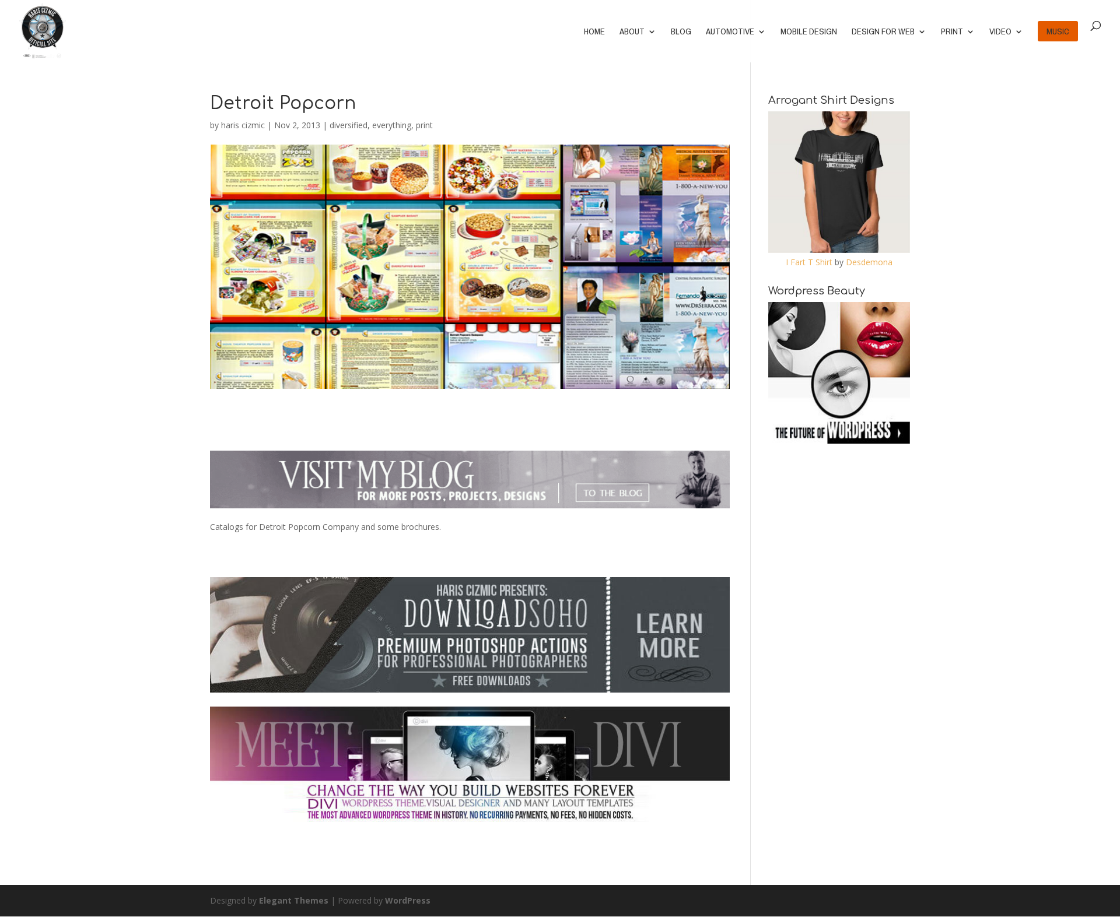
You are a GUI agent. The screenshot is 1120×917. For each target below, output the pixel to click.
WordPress (407, 900)
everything (391, 125)
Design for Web (883, 32)
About (632, 32)
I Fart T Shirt (809, 262)
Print (952, 32)
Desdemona (869, 262)
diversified (349, 125)
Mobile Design (808, 32)
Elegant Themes (293, 900)
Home (594, 32)
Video (1000, 32)
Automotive (730, 32)
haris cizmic (243, 125)
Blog (681, 32)
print (424, 125)
